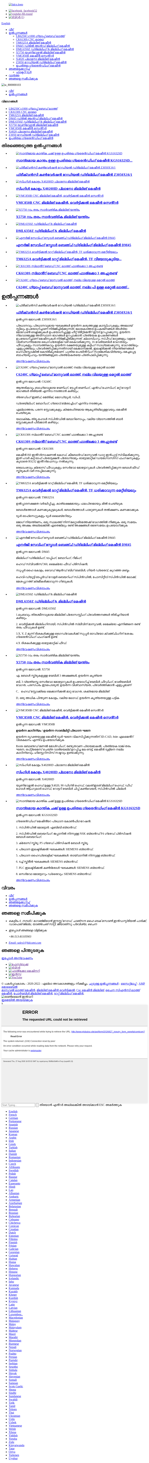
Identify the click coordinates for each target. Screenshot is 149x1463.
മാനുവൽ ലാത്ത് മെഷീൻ (18, 990)
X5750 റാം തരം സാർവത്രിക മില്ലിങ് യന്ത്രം (52, 217)
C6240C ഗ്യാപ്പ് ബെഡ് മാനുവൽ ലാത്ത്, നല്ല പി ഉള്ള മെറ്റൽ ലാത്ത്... (72, 287)
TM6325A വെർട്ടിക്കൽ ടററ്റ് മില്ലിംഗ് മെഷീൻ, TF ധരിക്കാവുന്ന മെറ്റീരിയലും (76, 490)
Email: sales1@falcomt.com (25, 942)
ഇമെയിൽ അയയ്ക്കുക (17, 1000)
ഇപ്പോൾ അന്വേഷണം (17, 958)
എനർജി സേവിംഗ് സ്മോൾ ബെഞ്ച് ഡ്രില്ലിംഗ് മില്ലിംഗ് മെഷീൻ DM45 (73, 245)
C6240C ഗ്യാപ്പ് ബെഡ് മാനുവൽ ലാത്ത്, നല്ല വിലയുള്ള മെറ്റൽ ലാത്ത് (73, 374)
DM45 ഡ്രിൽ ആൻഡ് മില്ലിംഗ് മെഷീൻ (43, 45)
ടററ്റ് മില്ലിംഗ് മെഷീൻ (68, 993)
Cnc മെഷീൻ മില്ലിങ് (90, 990)
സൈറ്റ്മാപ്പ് (128, 983)
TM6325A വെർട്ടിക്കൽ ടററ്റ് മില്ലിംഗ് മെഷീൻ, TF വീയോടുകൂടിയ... (69, 259)
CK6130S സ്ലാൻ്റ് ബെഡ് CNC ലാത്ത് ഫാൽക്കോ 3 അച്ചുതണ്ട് (66, 273)
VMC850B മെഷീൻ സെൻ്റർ (35, 55)
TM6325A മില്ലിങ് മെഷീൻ (33, 42)
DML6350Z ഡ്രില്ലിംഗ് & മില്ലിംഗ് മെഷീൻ (45, 49)
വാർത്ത (14, 75)
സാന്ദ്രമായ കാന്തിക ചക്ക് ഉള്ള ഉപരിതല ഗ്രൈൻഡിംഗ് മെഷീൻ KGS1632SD (78, 808)
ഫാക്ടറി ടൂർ (23, 72)
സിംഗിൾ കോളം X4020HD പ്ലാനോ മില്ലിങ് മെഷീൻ (58, 189)
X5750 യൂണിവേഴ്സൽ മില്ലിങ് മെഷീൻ (40, 52)
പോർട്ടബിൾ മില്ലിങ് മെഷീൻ (33, 993)
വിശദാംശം (42, 361)
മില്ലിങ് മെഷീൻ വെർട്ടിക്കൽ (56, 990)
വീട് (11, 29)
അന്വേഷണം (25, 361)
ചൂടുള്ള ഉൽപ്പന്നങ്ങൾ (103, 983)
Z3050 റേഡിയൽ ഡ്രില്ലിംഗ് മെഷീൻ (41, 62)
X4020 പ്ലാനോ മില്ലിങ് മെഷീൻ (38, 59)
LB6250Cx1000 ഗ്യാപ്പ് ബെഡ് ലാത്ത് (40, 36)
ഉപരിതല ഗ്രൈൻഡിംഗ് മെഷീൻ (38, 65)
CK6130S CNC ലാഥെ (30, 39)
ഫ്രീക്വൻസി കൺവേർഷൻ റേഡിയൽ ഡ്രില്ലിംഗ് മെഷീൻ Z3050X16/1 (74, 175)
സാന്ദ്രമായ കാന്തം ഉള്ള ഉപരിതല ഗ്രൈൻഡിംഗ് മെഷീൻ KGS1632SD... (74, 160)
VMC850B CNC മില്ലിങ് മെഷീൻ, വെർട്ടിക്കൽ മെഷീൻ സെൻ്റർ (67, 203)
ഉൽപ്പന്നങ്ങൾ (18, 32)
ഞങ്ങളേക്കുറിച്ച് (19, 68)
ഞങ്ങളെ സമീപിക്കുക (23, 78)
